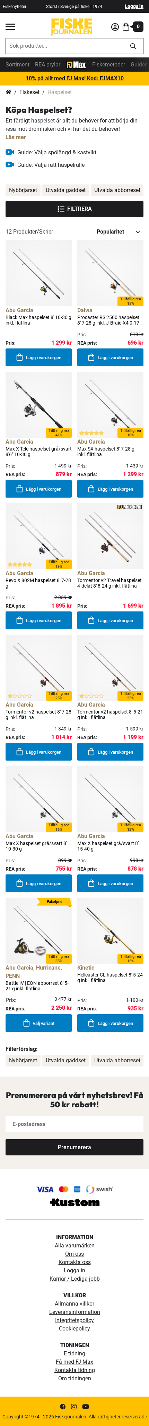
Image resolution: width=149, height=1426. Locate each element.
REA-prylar (47, 64)
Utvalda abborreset (117, 190)
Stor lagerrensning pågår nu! (74, 78)
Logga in (134, 6)
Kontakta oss (75, 1262)
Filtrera (79, 209)
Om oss (74, 1254)
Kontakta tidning (74, 1370)
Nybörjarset (23, 190)
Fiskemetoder (108, 64)
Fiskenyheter (14, 6)
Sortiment (17, 64)
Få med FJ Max (74, 1362)
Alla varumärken (75, 1245)
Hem (8, 92)
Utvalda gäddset (66, 190)
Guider (139, 64)
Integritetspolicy (74, 1320)
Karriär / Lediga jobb (75, 1278)
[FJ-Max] (76, 64)
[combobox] (64, 46)
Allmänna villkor (74, 1303)
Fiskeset (29, 92)
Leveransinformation (74, 1312)
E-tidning (74, 1353)
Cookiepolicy (74, 1328)
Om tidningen (74, 1378)
